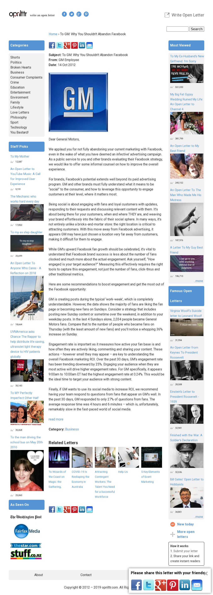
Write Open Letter (188, 15)
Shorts (15, 57)
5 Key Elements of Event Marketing (150, 476)
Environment (19, 97)
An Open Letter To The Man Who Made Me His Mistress (185, 195)
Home (53, 34)
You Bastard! (19, 132)
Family (15, 102)
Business (72, 429)
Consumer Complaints (26, 77)
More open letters (185, 534)
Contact (86, 575)
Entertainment (20, 92)
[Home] (18, 14)
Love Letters (19, 112)
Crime (14, 82)
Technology (18, 127)
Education (17, 87)
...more (198, 281)
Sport (14, 122)
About (38, 575)
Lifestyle (17, 107)
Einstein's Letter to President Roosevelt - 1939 (184, 397)
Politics (16, 62)
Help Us (123, 471)
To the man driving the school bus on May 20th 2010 (26, 442)
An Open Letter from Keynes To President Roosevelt (184, 352)
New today (185, 524)
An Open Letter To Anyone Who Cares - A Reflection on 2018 (25, 268)
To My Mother (19, 156)
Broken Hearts (20, 67)
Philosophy (18, 117)
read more (56, 419)
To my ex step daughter (26, 232)
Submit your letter (185, 551)
